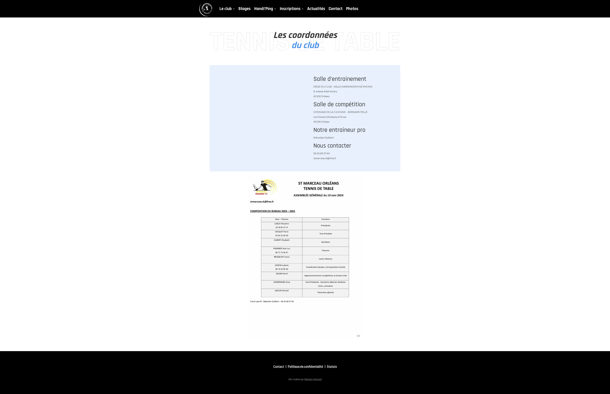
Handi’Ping (263, 8)
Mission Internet (313, 379)
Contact (335, 8)
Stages (244, 8)
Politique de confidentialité (305, 366)
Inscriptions (290, 8)
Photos (352, 8)
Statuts (332, 366)
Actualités (316, 8)
